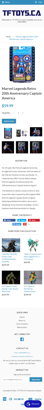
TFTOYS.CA (21, 391)
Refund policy (22, 327)
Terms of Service (22, 324)
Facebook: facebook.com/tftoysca (22, 356)
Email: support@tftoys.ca (22, 352)
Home (8, 36)
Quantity (6, 113)
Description (21, 161)
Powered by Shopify (34, 391)
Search (22, 317)
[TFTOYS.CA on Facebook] (22, 340)
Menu (7, 2)
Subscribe (36, 379)
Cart (40, 2)
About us (22, 320)
